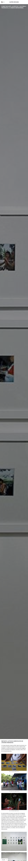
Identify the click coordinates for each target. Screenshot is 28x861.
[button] (2, 2)
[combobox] (4, 859)
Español (3, 859)
